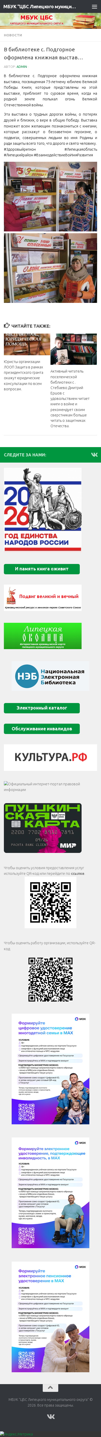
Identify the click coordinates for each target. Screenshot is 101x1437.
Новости (13, 35)
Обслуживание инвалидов (42, 728)
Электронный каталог (42, 707)
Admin (22, 66)
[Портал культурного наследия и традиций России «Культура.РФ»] (50, 757)
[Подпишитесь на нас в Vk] (94, 454)
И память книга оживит (42, 568)
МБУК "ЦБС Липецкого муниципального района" (39, 6)
